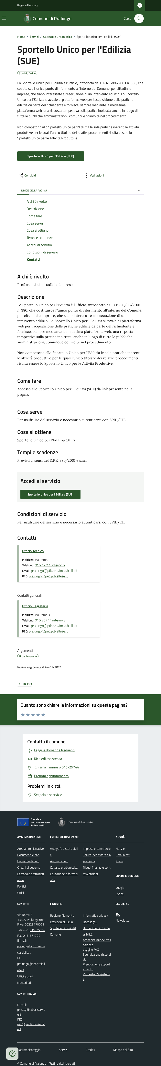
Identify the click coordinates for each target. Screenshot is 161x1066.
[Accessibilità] (12, 1053)
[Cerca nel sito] (137, 18)
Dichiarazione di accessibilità (96, 931)
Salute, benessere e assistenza (97, 858)
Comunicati (123, 854)
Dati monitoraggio (28, 1049)
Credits (90, 1049)
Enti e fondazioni (28, 861)
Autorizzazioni (59, 861)
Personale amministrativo (30, 876)
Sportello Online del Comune (63, 931)
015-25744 (37, 930)
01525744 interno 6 (50, 565)
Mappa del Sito (123, 1049)
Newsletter (123, 920)
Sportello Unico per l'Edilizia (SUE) (50, 156)
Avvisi (119, 861)
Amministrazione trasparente (97, 942)
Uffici (20, 892)
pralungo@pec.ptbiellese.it (48, 576)
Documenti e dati (28, 854)
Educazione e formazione (64, 876)
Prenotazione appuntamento (96, 967)
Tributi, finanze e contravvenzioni (97, 870)
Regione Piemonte (27, 5)
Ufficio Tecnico (33, 551)
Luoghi (120, 887)
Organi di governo (28, 867)
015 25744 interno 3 (50, 620)
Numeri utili (24, 982)
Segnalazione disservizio (97, 957)
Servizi (34, 36)
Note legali (90, 921)
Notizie (120, 848)
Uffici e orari (25, 976)
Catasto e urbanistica (57, 36)
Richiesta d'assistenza (96, 976)
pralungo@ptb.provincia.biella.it (54, 570)
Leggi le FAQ (91, 949)
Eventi (120, 893)
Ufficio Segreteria (35, 606)
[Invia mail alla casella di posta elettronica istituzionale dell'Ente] (31, 949)
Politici (21, 886)
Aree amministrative (30, 848)
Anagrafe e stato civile (64, 851)
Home (21, 36)
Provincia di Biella (61, 921)
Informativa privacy (95, 915)
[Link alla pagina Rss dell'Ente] (118, 914)
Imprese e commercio (97, 848)
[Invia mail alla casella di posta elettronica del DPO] (31, 1012)
